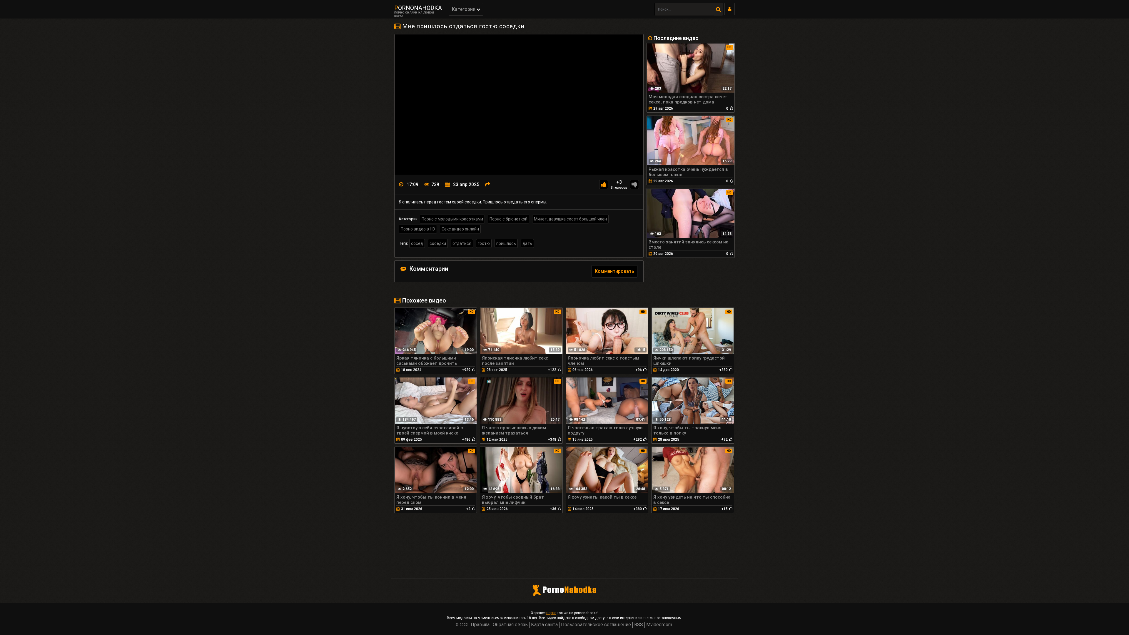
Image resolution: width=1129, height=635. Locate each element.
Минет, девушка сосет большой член (570, 219)
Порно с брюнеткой (508, 219)
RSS (638, 624)
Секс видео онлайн (460, 229)
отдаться (461, 243)
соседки (438, 243)
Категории (464, 9)
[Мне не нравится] (634, 184)
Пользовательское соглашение (596, 624)
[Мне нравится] (603, 184)
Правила (480, 624)
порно (551, 613)
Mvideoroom (659, 624)
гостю (484, 243)
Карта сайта (544, 624)
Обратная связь (510, 624)
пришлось (506, 243)
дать (527, 243)
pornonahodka (418, 7)
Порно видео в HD (418, 229)
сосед (417, 243)
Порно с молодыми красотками (452, 219)
